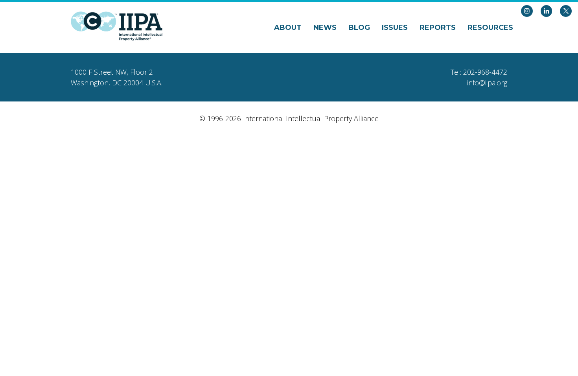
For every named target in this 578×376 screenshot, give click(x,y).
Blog (359, 27)
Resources (490, 27)
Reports (438, 27)
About (288, 27)
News (325, 27)
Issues (395, 27)
